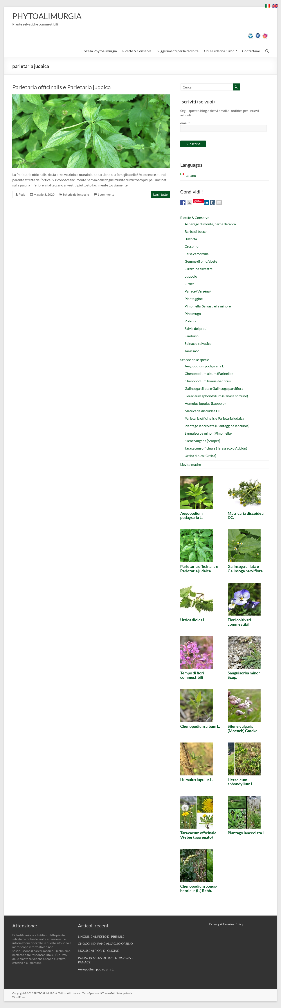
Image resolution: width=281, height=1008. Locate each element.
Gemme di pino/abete (201, 261)
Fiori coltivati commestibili (239, 622)
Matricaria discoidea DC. (203, 411)
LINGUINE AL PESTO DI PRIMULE (101, 936)
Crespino (191, 246)
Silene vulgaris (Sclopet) (202, 441)
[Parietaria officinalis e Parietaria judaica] (91, 96)
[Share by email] (219, 202)
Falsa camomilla (197, 254)
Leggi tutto (160, 194)
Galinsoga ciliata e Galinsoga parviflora (214, 388)
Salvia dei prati (196, 328)
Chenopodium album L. (200, 726)
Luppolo (191, 276)
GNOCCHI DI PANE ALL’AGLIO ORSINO (105, 943)
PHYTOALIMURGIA (46, 16)
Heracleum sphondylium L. (241, 781)
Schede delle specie (76, 194)
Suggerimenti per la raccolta (177, 51)
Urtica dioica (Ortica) (200, 455)
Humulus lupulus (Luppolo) (205, 403)
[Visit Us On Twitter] (250, 34)
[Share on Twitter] (189, 202)
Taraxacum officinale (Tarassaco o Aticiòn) (216, 448)
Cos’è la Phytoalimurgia (99, 51)
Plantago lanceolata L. (247, 832)
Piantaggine (194, 298)
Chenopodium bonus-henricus (208, 381)
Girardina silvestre (199, 269)
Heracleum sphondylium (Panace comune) (216, 396)
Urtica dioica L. (193, 619)
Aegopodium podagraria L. (204, 366)
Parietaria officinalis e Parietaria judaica (61, 86)
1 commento (105, 194)
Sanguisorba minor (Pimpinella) (208, 433)
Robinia (190, 321)
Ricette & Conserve (136, 51)
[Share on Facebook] (183, 202)
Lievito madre (190, 464)
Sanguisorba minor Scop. (244, 675)
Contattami (251, 51)
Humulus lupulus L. (196, 779)
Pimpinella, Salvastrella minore (208, 306)
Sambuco (191, 336)
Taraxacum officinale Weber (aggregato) (198, 835)
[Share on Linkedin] (206, 202)
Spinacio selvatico (198, 343)
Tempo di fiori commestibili (192, 675)
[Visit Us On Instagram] (265, 34)
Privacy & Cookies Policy (226, 924)
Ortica (189, 284)
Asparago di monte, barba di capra (210, 224)
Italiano (190, 175)
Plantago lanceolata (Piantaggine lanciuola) (217, 426)
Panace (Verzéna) (198, 291)
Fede (22, 194)
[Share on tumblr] (212, 202)
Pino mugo (193, 313)
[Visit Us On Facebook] (257, 34)
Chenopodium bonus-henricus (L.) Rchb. (198, 888)
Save (200, 201)
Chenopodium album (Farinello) (209, 373)
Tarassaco (192, 351)
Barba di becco (196, 231)
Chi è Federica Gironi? (220, 51)
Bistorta (191, 239)
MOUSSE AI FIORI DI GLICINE (98, 950)
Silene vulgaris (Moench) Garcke (243, 728)
